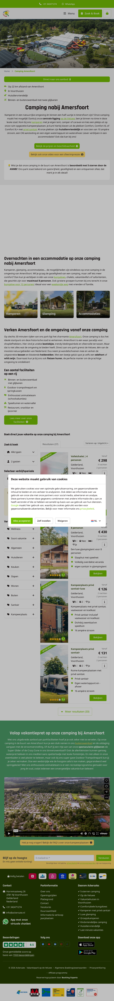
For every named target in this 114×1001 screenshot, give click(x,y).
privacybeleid (87, 508)
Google (15, 505)
